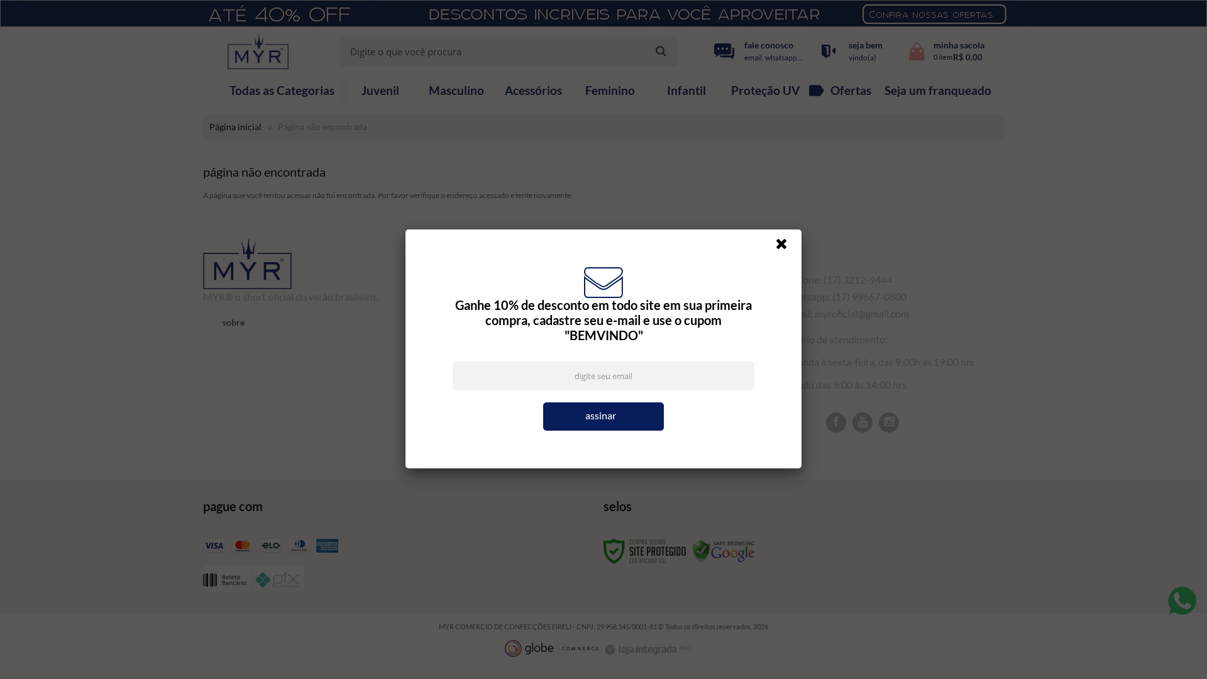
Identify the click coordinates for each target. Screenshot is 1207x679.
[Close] (787, 247)
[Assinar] (603, 416)
